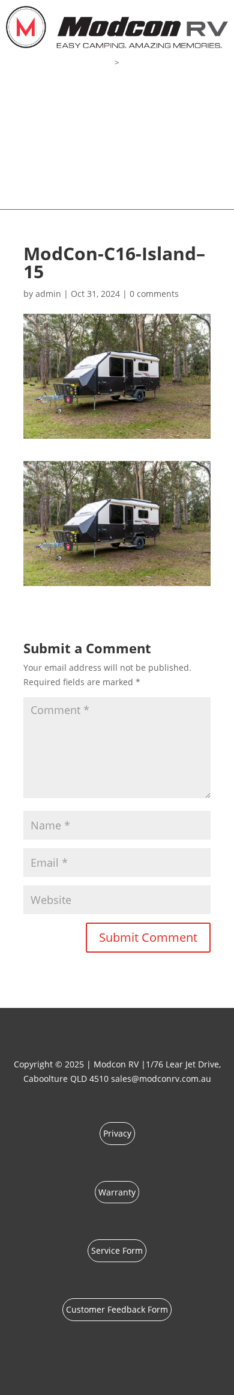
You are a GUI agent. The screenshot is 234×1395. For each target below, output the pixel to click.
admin (48, 293)
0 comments (154, 293)
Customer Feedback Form (117, 1309)
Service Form (117, 1250)
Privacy (117, 1133)
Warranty (117, 1192)
